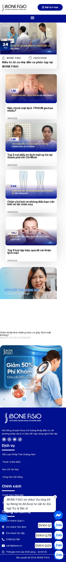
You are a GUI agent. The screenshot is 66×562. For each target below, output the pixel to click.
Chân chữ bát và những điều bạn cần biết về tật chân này (30, 203)
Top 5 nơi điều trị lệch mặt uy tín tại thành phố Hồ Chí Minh (29, 156)
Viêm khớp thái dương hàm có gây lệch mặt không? (25, 333)
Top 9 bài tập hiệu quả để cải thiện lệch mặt (29, 251)
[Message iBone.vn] (58, 515)
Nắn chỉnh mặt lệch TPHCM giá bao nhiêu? (30, 109)
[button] (32, 18)
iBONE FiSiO (14, 58)
